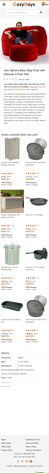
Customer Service (33, 439)
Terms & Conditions (33, 450)
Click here (33, 86)
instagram (27, 461)
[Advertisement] (24, 410)
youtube (31, 461)
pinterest (22, 461)
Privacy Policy (6, 450)
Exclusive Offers (32, 443)
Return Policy (31, 446)
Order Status (6, 443)
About (3, 439)
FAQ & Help (5, 446)
